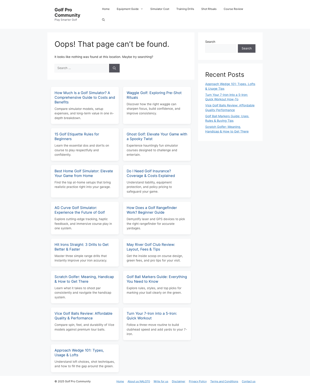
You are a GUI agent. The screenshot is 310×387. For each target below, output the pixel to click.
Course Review (233, 9)
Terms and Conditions (224, 381)
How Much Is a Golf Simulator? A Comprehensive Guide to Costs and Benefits (85, 97)
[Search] (114, 68)
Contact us (248, 381)
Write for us (161, 381)
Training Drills (185, 9)
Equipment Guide (128, 9)
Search (210, 42)
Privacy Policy (198, 381)
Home (106, 9)
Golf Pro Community (67, 12)
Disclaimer (178, 381)
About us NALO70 (139, 381)
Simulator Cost (159, 9)
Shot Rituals (209, 9)
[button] (103, 19)
